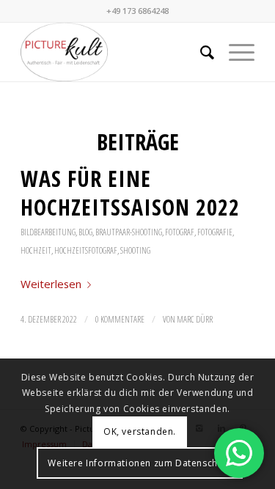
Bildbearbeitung (48, 232)
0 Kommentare (119, 319)
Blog (85, 232)
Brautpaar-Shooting (128, 232)
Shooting (135, 250)
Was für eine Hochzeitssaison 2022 (130, 192)
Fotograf (179, 232)
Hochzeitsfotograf (85, 250)
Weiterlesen (51, 283)
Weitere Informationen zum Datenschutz (139, 463)
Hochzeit (36, 250)
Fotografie (214, 232)
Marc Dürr (195, 319)
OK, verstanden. (139, 431)
